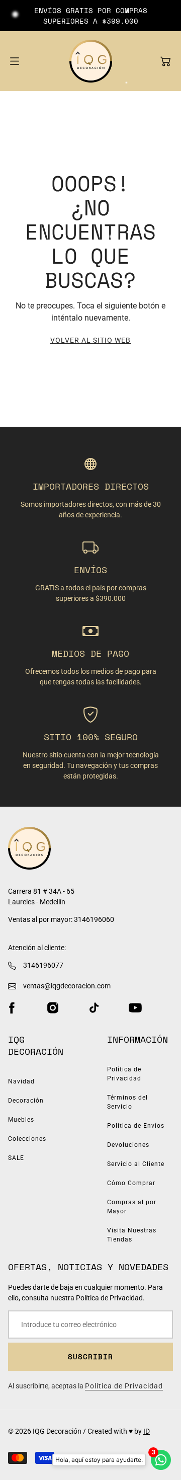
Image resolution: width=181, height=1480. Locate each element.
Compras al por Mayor (131, 1207)
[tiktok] (94, 1007)
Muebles (21, 1119)
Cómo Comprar (131, 1183)
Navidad (21, 1081)
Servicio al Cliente (135, 1163)
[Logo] (90, 61)
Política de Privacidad (124, 1074)
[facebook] (12, 1007)
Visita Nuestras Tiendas (131, 1235)
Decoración (26, 1100)
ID (146, 1431)
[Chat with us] (161, 1460)
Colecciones (27, 1138)
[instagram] (53, 1007)
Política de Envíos (135, 1125)
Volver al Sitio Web (90, 340)
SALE (16, 1157)
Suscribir (90, 1356)
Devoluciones (128, 1144)
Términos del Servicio (127, 1102)
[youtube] (135, 1007)
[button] (165, 61)
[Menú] (14, 61)
